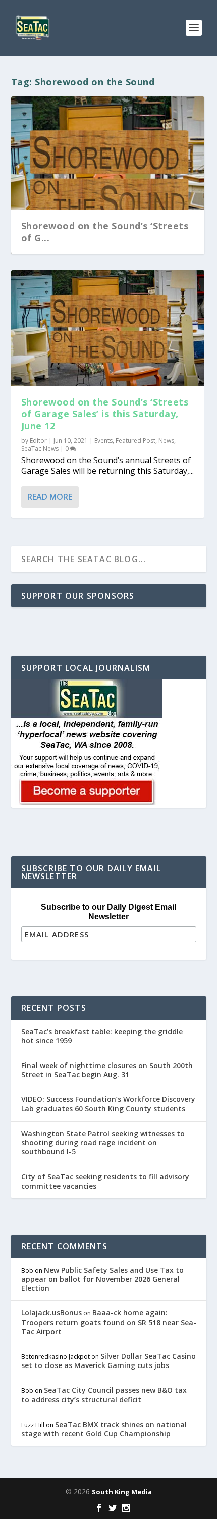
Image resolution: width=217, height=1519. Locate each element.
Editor (38, 440)
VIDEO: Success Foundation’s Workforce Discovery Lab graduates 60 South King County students (108, 1103)
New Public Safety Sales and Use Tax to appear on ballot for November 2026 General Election (102, 1279)
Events (103, 440)
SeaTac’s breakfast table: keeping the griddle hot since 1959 (102, 1036)
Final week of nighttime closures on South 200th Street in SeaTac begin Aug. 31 (107, 1069)
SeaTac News (40, 448)
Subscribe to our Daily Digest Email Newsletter (108, 912)
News (166, 440)
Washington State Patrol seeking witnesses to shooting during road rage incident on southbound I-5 (103, 1142)
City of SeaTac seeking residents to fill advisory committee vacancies (105, 1181)
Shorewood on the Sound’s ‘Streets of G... (105, 231)
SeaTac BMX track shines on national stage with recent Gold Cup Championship (104, 1429)
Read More (49, 496)
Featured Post (135, 440)
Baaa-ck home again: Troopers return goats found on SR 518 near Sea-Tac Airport (108, 1322)
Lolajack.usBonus (51, 1313)
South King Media (122, 1491)
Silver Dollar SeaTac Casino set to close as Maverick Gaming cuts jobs (108, 1360)
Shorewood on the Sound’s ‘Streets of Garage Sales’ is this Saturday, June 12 (105, 414)
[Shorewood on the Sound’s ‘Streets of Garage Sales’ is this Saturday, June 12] (107, 328)
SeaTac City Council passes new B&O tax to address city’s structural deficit (104, 1394)
